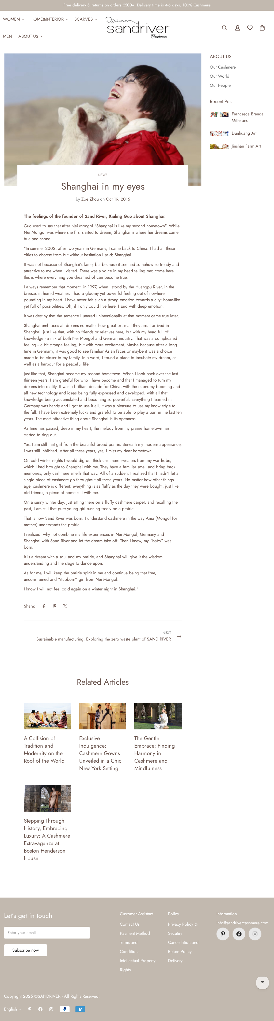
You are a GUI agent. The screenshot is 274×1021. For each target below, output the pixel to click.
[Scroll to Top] (263, 992)
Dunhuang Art (244, 133)
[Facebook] (44, 606)
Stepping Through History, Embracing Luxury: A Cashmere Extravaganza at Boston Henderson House (47, 839)
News (103, 174)
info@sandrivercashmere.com (242, 923)
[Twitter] (65, 606)
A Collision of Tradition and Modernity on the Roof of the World (44, 749)
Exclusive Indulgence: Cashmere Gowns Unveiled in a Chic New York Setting (100, 753)
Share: (29, 606)
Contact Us (129, 924)
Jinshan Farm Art (246, 146)
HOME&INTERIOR (47, 19)
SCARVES (83, 19)
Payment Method (135, 933)
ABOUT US (28, 36)
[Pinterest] (54, 606)
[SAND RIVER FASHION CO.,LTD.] (137, 28)
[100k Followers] (255, 934)
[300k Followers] (239, 934)
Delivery (175, 961)
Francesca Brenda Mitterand (248, 117)
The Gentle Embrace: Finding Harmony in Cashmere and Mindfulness (154, 753)
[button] (262, 28)
